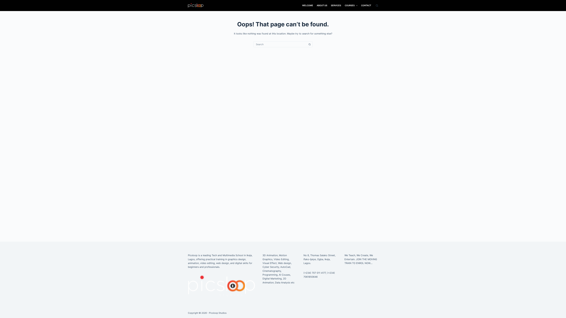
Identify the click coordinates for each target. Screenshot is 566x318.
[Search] (377, 5)
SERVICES (336, 5)
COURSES (350, 5)
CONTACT (366, 5)
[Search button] (309, 44)
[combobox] (280, 44)
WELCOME (307, 5)
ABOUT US (322, 5)
